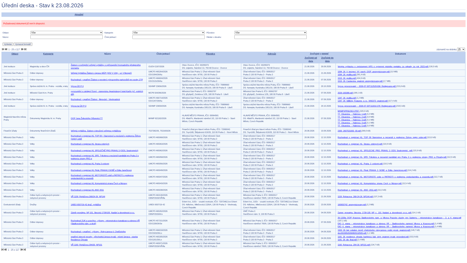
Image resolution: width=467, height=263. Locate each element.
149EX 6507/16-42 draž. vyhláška (86, 204)
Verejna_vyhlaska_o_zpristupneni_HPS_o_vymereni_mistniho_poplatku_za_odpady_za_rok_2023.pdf (383, 66)
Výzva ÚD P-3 (77, 86)
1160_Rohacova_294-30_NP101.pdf (354, 245)
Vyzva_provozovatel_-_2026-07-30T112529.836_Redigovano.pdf (367, 86)
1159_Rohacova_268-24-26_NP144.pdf (355, 196)
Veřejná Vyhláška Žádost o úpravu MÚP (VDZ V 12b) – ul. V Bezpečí (101, 73)
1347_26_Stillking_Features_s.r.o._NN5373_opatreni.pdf (363, 101)
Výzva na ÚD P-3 (78, 106)
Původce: (211, 33)
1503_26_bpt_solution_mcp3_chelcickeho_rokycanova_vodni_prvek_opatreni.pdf (374, 230)
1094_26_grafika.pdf (347, 74)
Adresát (272, 54)
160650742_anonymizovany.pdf (352, 204)
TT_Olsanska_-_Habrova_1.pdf (352, 114)
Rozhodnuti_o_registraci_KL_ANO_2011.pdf (357, 190)
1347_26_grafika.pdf (347, 98)
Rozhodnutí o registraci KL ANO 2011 (87, 190)
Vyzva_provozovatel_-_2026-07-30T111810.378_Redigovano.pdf (367, 106)
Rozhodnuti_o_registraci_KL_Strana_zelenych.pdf (360, 144)
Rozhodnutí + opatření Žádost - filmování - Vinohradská (95, 99)
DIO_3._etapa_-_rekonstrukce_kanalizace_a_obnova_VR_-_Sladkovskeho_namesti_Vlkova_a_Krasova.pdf (386, 223)
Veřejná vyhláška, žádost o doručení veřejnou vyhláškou (96, 131)
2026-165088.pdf (345, 93)
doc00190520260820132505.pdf (352, 233)
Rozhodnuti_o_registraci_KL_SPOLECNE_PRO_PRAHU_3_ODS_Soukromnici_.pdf (375, 150)
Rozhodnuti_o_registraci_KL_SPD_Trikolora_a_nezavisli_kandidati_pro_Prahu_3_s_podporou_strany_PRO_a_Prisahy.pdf (392, 157)
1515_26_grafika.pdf (347, 78)
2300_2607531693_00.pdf (349, 131)
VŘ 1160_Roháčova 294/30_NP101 (86, 245)
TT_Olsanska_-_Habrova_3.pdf (352, 120)
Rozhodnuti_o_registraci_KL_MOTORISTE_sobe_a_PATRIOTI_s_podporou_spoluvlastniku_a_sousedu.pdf (386, 177)
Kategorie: (109, 33)
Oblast (14, 54)
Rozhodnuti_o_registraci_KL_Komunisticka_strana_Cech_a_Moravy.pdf (370, 183)
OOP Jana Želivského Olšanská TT (87, 118)
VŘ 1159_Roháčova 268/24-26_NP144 (88, 196)
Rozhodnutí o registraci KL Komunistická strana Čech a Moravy (99, 183)
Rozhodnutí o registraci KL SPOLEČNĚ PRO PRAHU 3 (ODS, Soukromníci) (104, 150)
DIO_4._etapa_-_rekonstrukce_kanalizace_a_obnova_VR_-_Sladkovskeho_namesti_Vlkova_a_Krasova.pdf (386, 226)
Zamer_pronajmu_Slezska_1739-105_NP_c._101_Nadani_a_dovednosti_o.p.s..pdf (375, 212)
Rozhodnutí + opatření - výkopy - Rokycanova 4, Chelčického (98, 231)
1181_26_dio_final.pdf (347, 240)
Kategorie (48, 54)
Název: (6, 37)
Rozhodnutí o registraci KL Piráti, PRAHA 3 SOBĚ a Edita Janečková (101, 170)
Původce (210, 54)
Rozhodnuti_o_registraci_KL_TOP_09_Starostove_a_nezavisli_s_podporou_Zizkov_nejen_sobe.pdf (382, 137)
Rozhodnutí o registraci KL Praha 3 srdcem (90, 164)
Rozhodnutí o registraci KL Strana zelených (90, 144)
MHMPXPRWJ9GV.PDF (349, 111)
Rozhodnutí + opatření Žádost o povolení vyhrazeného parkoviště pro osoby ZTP (107, 80)
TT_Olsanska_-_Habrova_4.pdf (352, 123)
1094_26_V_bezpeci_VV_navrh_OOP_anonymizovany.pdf (364, 71)
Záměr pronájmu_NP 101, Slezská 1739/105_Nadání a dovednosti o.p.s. (103, 212)
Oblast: (6, 33)
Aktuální (79, 14)
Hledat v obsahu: (214, 37)
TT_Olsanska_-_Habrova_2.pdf (352, 117)
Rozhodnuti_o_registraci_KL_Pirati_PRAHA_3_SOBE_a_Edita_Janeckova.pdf (372, 170)
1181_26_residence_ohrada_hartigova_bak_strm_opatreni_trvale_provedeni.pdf (373, 237)
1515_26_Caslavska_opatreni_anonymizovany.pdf (360, 81)
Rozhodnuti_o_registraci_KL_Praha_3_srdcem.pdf (360, 164)
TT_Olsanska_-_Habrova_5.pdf (352, 126)
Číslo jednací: (111, 37)
